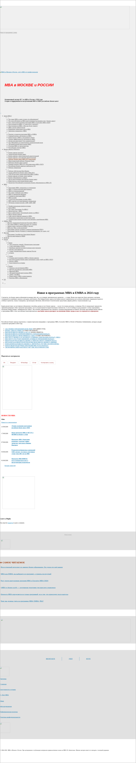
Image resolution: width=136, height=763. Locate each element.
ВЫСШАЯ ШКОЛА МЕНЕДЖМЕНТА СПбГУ (20, 335)
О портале (3, 684)
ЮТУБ (88, 659)
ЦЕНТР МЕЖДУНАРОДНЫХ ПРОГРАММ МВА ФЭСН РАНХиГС (27, 345)
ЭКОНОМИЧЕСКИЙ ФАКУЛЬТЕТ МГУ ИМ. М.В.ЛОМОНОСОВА (27, 347)
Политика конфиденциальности (10, 717)
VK (4, 362)
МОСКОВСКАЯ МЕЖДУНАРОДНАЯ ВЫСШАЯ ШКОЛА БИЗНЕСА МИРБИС (31, 342)
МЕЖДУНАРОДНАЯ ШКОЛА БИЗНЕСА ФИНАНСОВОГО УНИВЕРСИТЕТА (31, 340)
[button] (10, 465)
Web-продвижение (6, 706)
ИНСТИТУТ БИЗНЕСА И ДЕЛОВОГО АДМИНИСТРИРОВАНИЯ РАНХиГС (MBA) (32, 337)
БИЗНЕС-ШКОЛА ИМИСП (14, 330)
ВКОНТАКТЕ (50, 659)
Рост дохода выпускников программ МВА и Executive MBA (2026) (24, 581)
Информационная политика (9, 712)
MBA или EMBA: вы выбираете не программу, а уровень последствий (26, 574)
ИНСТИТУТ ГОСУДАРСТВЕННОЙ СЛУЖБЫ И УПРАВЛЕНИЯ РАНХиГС (29, 339)
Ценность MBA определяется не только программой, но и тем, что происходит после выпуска (34, 594)
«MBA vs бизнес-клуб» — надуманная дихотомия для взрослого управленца (28, 588)
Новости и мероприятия (9, 422)
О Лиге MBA (4, 695)
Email (34, 362)
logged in (10, 523)
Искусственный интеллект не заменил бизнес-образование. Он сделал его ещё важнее (32, 567)
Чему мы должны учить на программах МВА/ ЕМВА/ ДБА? (22, 601)
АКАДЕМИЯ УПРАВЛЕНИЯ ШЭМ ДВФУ (19, 329)
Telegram (13, 362)
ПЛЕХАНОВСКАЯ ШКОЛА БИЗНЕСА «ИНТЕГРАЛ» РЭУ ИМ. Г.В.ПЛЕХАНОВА (32, 344)
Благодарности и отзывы (8, 689)
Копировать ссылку (47, 362)
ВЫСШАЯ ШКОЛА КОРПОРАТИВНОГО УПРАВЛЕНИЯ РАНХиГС (27, 334)
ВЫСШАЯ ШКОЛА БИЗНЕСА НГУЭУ (18, 332)
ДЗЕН (71, 659)
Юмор (2, 701)
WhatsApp (24, 362)
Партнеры (3, 679)
